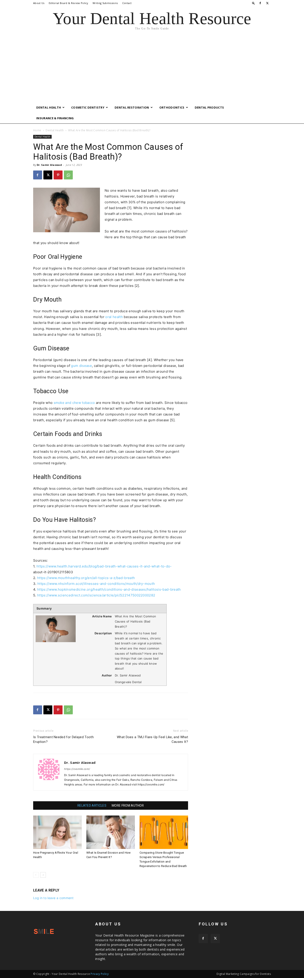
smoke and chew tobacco (74, 403)
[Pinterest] (58, 175)
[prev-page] (36, 875)
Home (37, 130)
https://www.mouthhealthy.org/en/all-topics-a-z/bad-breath (86, 578)
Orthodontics (171, 107)
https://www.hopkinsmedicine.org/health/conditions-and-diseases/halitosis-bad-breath (109, 589)
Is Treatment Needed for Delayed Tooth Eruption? (63, 739)
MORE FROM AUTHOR (128, 805)
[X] (267, 3)
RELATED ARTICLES (91, 805)
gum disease (81, 366)
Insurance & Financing (55, 118)
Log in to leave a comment (53, 898)
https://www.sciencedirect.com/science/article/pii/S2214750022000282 (96, 595)
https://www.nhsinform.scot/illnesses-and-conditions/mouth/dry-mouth (96, 583)
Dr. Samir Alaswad (49, 164)
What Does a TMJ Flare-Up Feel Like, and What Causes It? (152, 739)
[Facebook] (260, 3)
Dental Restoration (132, 107)
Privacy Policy (99, 974)
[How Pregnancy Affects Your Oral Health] (57, 832)
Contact (127, 3)
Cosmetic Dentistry (87, 107)
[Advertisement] (152, 68)
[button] (253, 3)
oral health (114, 317)
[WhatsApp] (68, 175)
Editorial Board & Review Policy (68, 3)
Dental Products (209, 107)
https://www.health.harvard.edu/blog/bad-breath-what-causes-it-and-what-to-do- (104, 566)
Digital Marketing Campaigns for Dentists (244, 974)
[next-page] (43, 875)
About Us (39, 3)
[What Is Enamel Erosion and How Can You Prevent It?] (110, 832)
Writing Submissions (105, 3)
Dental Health (48, 107)
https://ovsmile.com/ (77, 768)
